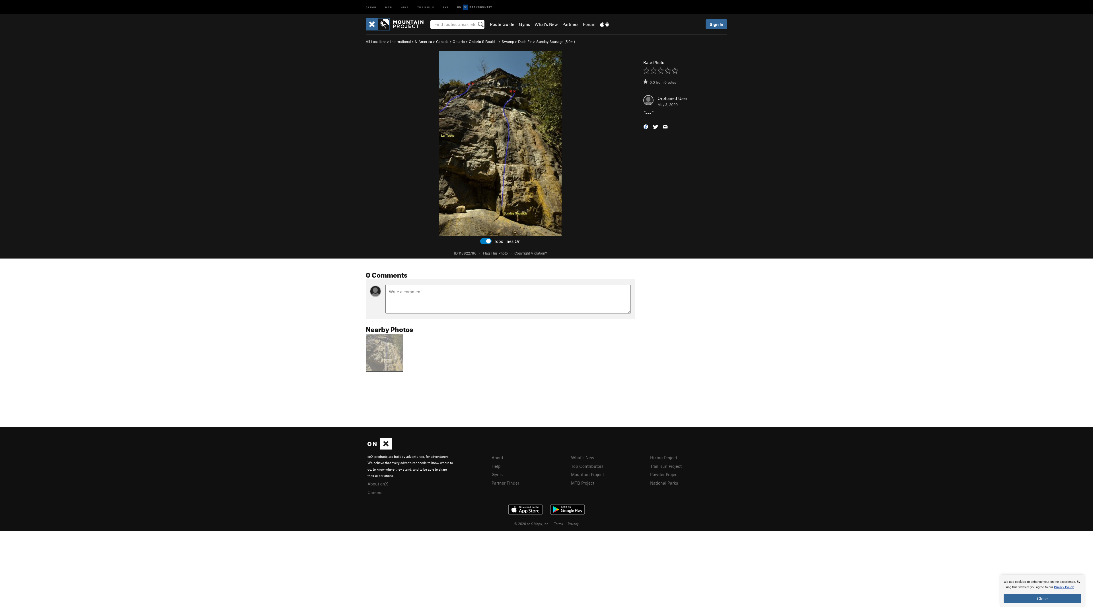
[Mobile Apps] (604, 24)
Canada (442, 41)
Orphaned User (672, 98)
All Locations (376, 41)
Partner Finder (505, 482)
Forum (589, 24)
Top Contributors (587, 466)
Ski (446, 7)
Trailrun (425, 7)
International (400, 41)
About (497, 457)
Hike (405, 7)
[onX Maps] (379, 447)
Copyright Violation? (530, 253)
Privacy (573, 524)
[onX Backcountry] (474, 7)
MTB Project (582, 482)
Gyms (524, 24)
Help (496, 466)
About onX (377, 483)
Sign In (716, 24)
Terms (558, 524)
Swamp (508, 41)
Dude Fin (525, 41)
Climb (371, 7)
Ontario (459, 41)
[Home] (397, 24)
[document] (1042, 591)
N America (423, 41)
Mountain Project (587, 474)
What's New (546, 24)
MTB (388, 7)
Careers (374, 492)
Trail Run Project (666, 466)
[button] (645, 126)
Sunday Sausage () (555, 41)
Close (1042, 598)
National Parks (664, 482)
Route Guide (502, 24)
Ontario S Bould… (483, 41)
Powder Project (664, 474)
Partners (570, 24)
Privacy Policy (1064, 587)
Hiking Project (663, 457)
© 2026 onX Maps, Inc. (531, 524)
